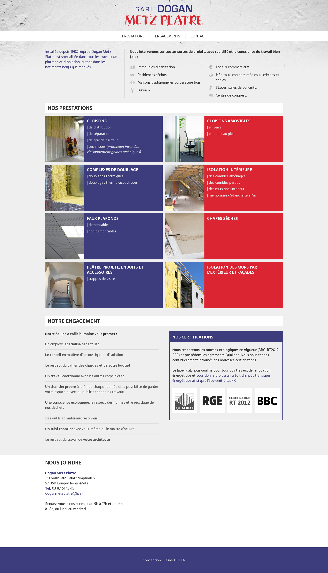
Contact (198, 36)
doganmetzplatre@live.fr (65, 493)
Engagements (167, 36)
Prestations (133, 36)
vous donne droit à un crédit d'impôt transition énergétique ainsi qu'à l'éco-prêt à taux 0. (221, 378)
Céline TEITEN (174, 560)
